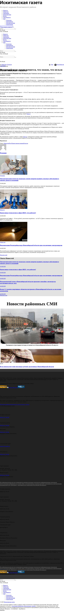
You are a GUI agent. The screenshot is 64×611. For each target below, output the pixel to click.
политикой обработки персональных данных (24, 606)
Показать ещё (3, 255)
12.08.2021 (3, 66)
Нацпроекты (9, 21)
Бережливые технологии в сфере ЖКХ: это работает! (18, 213)
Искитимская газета (9, 602)
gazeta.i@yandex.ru (5, 446)
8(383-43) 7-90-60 (4, 417)
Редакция (3, 153)
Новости (5, 10)
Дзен (52, 64)
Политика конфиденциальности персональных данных (14, 404)
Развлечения (9, 24)
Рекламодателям (10, 23)
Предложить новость (6, 27)
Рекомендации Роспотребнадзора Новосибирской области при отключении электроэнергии (31, 245)
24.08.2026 (3, 272)
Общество (6, 12)
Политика (9, 20)
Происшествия (7, 14)
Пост (10, 143)
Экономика (6, 13)
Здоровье (2, 175)
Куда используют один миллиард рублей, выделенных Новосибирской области (27, 366)
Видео (4, 16)
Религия (9, 64)
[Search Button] (15, 51)
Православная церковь (18, 143)
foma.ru (28, 114)
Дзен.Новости (7, 17)
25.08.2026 (3, 266)
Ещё (4, 19)
